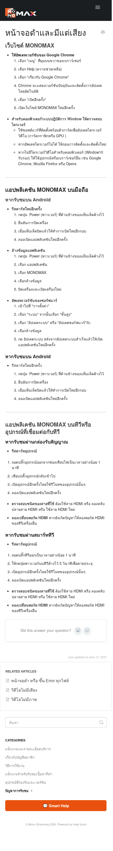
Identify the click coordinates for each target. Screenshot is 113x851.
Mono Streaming (38, 824)
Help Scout (80, 824)
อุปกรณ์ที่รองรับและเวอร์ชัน (25, 782)
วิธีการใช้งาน (14, 765)
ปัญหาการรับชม (17, 790)
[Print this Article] (103, 32)
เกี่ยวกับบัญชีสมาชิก (20, 757)
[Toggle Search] (101, 722)
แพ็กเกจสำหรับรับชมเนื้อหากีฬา (28, 773)
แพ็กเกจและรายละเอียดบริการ (28, 748)
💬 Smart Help (56, 805)
